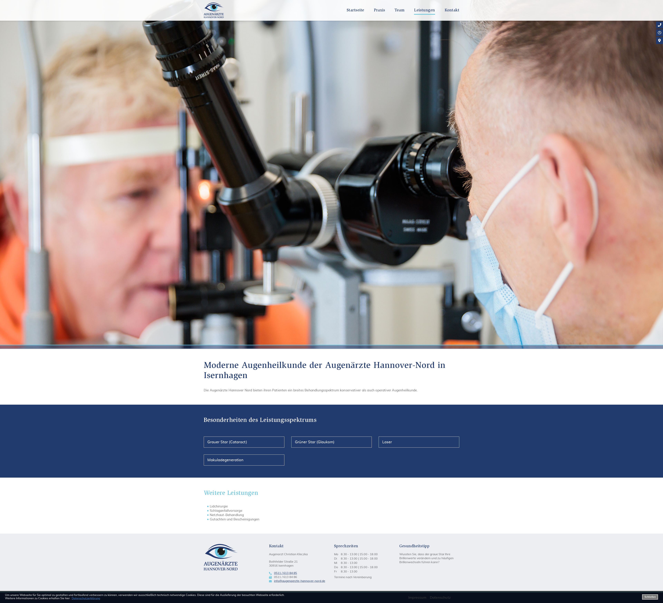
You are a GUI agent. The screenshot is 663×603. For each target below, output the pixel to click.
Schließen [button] (650, 597)
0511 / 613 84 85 (285, 573)
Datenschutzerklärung (86, 598)
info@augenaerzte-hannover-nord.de (299, 581)
